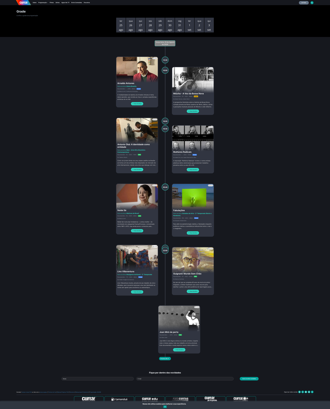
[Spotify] (309, 392)
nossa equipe (43, 392)
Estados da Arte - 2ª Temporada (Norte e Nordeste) (192, 214)
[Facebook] (299, 392)
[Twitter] (312, 392)
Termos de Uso (52, 392)
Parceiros (87, 2)
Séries (58, 2)
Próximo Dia (164, 358)
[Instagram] (302, 392)
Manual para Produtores (82, 392)
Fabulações (179, 210)
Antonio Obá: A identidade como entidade (133, 145)
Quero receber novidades (249, 378)
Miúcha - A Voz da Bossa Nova (188, 93)
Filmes (52, 2)
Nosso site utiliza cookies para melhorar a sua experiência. (165, 404)
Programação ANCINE (95, 392)
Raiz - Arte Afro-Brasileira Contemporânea (131, 151)
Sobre (34, 2)
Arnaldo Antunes (125, 83)
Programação (42, 2)
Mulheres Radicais (182, 152)
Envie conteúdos (76, 2)
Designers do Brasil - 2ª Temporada (139, 274)
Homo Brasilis (131, 86)
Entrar (303, 2)
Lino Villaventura (125, 271)
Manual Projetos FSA (63, 392)
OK (165, 406)
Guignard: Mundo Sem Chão (187, 273)
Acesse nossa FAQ (27, 392)
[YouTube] (306, 392)
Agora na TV (65, 2)
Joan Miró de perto (169, 332)
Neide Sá (121, 210)
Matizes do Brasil (132, 213)
